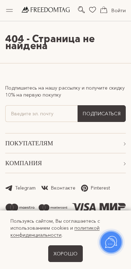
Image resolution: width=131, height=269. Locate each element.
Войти (118, 10)
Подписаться (102, 113)
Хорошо (65, 254)
